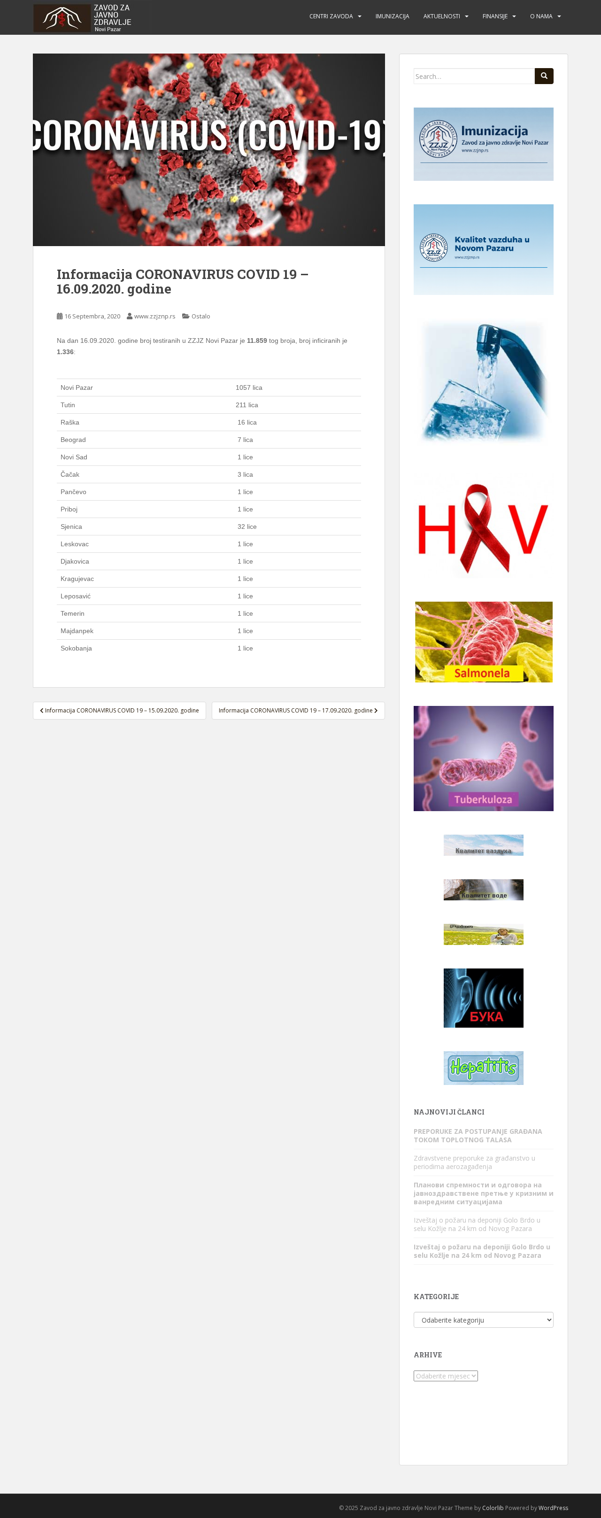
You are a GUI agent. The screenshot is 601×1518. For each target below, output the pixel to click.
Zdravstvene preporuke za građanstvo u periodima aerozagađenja (474, 1162)
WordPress (553, 1508)
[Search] (544, 76)
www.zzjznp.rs (155, 316)
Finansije (495, 16)
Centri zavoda (331, 16)
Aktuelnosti (442, 16)
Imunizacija (392, 16)
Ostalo (201, 316)
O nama (541, 16)
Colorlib (493, 1508)
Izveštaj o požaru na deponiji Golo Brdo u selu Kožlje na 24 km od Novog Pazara (477, 1224)
